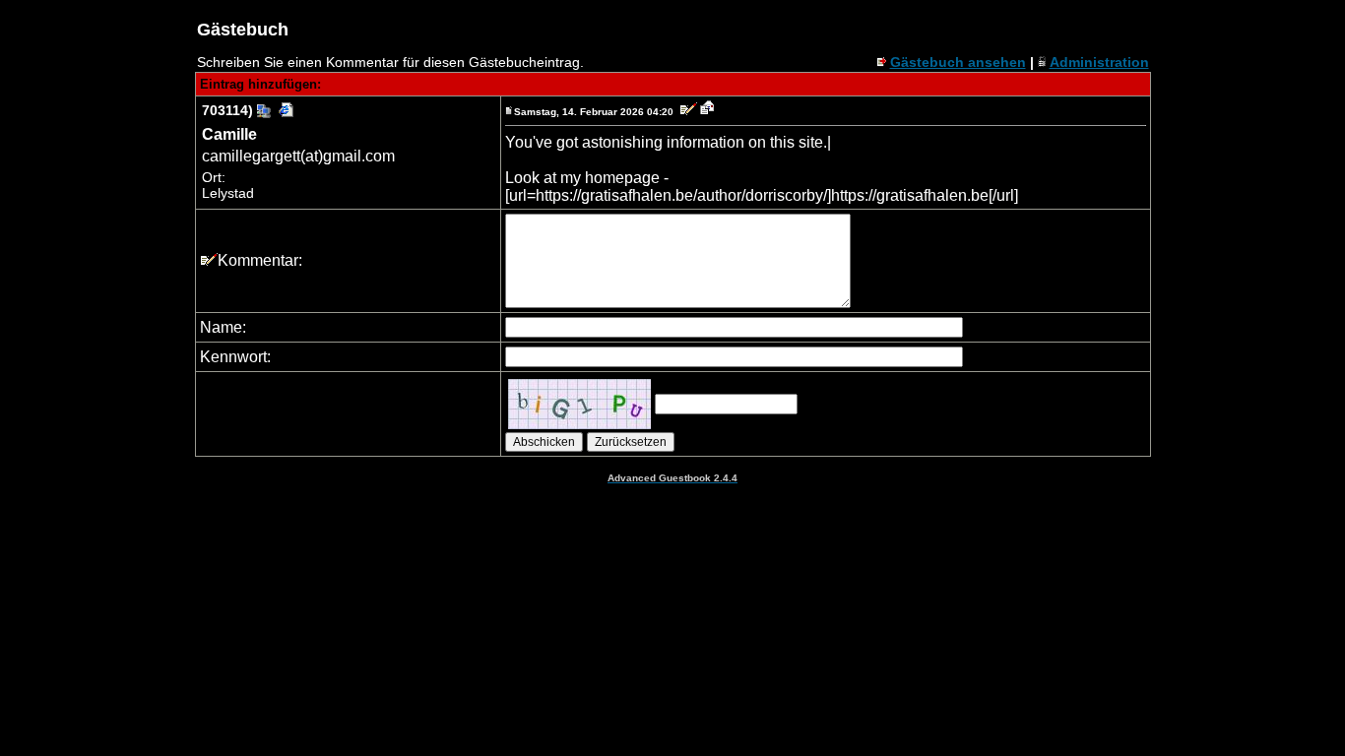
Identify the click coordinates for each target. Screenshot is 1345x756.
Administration (1099, 62)
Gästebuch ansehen (958, 62)
